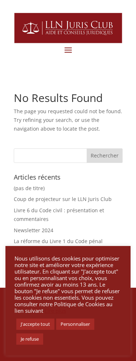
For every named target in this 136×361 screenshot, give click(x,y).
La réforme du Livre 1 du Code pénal (58, 241)
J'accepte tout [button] (35, 324)
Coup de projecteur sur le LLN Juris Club (63, 199)
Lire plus (55, 310)
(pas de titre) (29, 188)
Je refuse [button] (30, 339)
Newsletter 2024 (33, 230)
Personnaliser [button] (75, 324)
